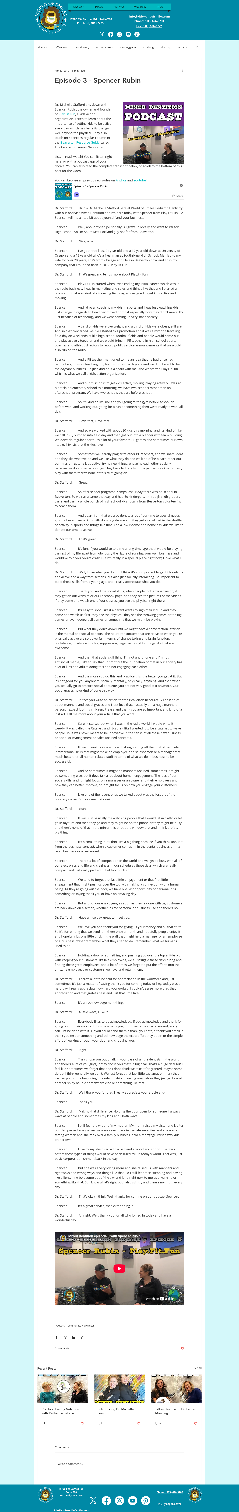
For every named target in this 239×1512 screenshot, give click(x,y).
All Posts (42, 47)
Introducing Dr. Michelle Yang (116, 1411)
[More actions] (182, 70)
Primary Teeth (104, 47)
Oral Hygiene (128, 47)
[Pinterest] (137, 34)
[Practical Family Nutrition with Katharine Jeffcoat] (62, 1389)
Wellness (89, 1325)
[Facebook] (110, 34)
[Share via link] (82, 1337)
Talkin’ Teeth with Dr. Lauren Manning (175, 1411)
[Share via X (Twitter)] (65, 1337)
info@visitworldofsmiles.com (149, 16)
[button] (197, 47)
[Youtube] (128, 34)
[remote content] (119, 192)
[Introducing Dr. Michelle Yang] (119, 1389)
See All (198, 1368)
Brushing (148, 47)
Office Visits (62, 47)
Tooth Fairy (82, 47)
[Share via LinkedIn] (73, 1337)
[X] (102, 34)
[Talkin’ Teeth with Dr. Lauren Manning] (176, 1389)
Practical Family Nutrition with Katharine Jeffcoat (60, 1411)
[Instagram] (119, 34)
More (180, 47)
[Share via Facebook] (56, 1337)
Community (74, 1325)
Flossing (165, 47)
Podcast (60, 1325)
